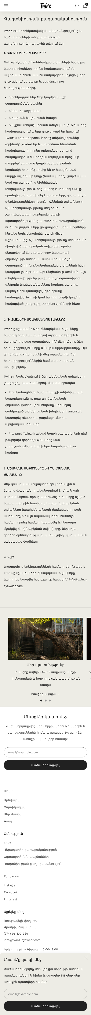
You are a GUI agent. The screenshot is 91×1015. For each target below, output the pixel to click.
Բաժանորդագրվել (45, 1006)
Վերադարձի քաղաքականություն (30, 849)
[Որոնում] (77, 6)
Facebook (11, 892)
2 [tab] (46, 700)
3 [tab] (50, 700)
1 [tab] (41, 700)
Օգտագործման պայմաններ (26, 856)
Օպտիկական (15, 807)
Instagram (11, 885)
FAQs (7, 842)
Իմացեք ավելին (43, 694)
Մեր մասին (13, 814)
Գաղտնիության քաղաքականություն (33, 863)
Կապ (8, 821)
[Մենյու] (6, 6)
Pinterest (10, 899)
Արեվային (11, 800)
